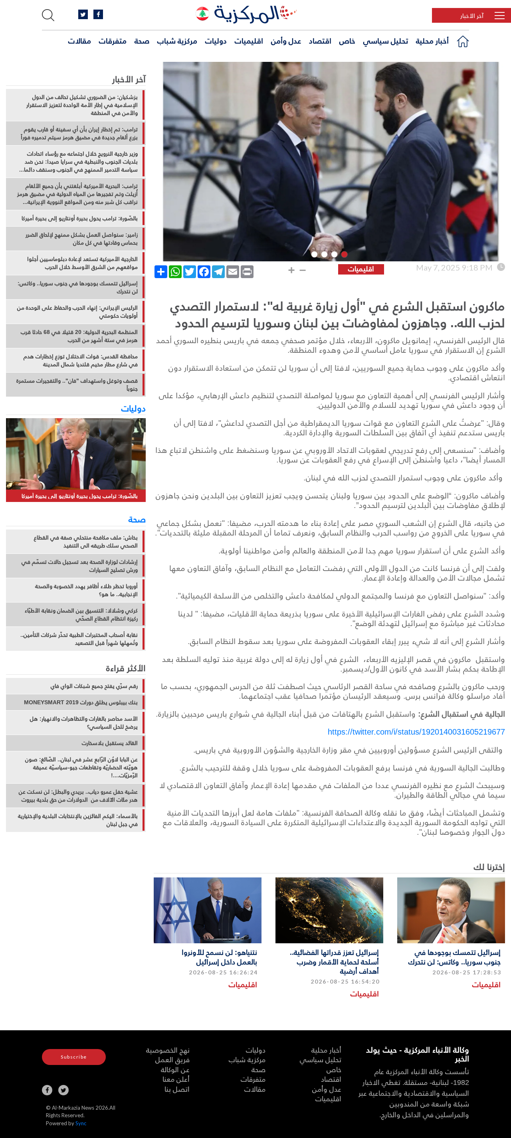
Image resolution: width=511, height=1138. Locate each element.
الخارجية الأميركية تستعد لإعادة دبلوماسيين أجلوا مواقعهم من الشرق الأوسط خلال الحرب (82, 263)
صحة (142, 40)
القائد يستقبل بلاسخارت (110, 743)
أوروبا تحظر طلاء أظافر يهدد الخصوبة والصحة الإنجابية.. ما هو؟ (86, 590)
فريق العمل (172, 1059)
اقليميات (249, 40)
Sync (80, 1123)
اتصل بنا (177, 1089)
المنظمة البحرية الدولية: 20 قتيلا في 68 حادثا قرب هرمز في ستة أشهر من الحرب (79, 336)
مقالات (79, 40)
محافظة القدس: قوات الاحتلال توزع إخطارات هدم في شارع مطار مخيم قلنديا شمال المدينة (81, 360)
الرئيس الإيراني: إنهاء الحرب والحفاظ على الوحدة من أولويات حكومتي (77, 312)
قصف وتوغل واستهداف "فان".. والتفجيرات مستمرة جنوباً (77, 385)
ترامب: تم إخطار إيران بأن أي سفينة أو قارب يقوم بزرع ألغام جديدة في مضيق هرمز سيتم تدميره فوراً (79, 133)
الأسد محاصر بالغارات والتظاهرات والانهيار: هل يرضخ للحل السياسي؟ (84, 723)
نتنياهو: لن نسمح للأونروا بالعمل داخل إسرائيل (219, 956)
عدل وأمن (286, 40)
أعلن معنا (176, 1079)
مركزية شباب (177, 40)
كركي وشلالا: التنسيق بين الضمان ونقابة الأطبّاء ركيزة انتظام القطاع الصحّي (81, 614)
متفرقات (113, 40)
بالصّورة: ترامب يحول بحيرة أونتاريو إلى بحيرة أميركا (80, 218)
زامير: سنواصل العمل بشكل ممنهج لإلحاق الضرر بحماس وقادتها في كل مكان (82, 239)
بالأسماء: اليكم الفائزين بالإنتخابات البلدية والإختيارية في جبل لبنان (78, 820)
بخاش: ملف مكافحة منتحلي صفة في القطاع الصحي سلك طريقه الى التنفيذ (86, 541)
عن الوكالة (175, 1069)
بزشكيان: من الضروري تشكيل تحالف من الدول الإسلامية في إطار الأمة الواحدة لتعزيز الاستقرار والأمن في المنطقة (82, 105)
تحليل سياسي (385, 40)
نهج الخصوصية (168, 1050)
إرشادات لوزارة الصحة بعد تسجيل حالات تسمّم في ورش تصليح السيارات (80, 566)
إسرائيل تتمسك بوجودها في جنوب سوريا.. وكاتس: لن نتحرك (454, 956)
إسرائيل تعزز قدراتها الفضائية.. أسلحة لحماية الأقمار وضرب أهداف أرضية (334, 961)
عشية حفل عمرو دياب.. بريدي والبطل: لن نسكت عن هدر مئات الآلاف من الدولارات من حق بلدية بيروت (78, 796)
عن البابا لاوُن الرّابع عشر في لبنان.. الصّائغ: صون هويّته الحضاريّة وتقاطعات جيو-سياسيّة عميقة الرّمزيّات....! (81, 767)
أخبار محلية (432, 40)
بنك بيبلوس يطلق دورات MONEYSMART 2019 (81, 702)
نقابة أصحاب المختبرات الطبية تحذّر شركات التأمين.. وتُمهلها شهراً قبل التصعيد (79, 639)
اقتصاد (320, 40)
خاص (347, 40)
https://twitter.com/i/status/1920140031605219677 (416, 731)
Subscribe (74, 1057)
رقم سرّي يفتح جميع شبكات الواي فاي (94, 686)
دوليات (216, 40)
